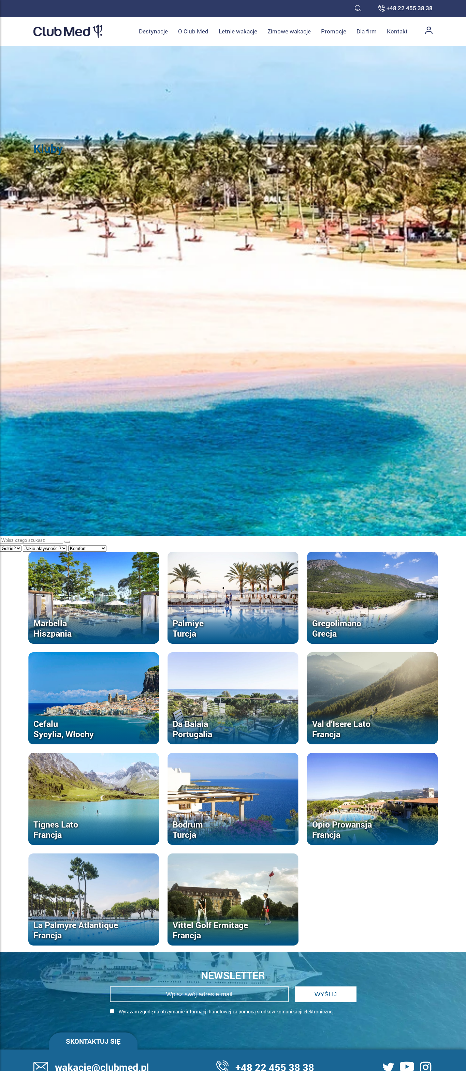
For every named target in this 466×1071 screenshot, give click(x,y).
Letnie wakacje (238, 31)
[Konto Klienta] (429, 31)
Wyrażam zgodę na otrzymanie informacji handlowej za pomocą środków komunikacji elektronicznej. (226, 1011)
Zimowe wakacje (289, 31)
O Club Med (193, 31)
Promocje (333, 31)
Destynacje (153, 31)
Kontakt (397, 31)
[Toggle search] (358, 8)
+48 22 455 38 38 (410, 8)
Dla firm (366, 31)
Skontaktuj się (93, 1041)
